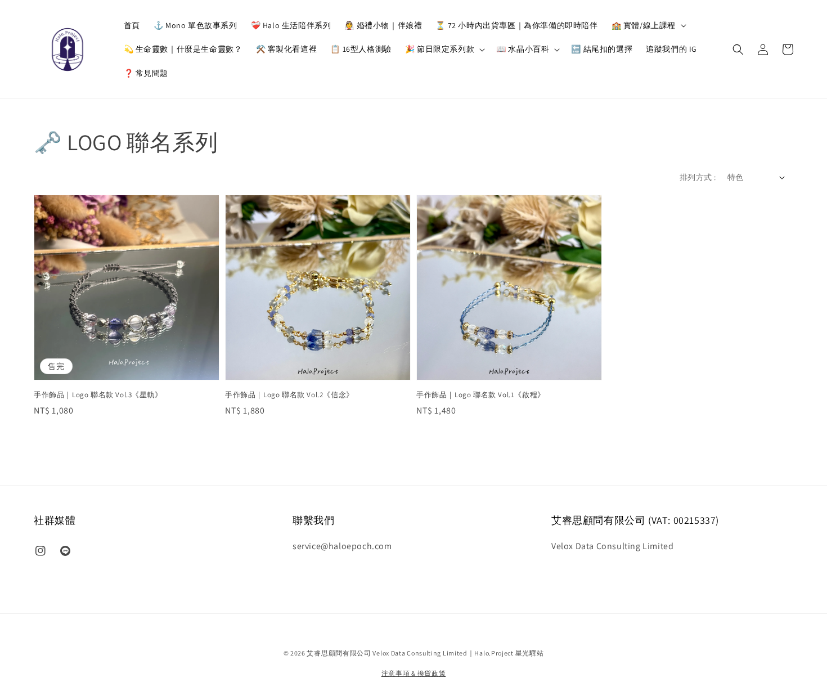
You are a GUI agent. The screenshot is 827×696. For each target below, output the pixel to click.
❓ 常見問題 (146, 73)
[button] (738, 49)
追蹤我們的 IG (671, 49)
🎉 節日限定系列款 (439, 49)
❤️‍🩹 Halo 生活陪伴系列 (291, 25)
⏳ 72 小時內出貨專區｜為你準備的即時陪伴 (516, 25)
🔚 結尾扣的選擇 (601, 49)
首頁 (132, 25)
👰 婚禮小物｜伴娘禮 (383, 25)
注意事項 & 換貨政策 (413, 673)
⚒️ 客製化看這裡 (286, 49)
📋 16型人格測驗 (360, 49)
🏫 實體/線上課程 (644, 25)
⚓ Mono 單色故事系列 (195, 25)
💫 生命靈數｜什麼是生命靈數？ (183, 49)
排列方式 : (698, 177)
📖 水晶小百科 (522, 49)
